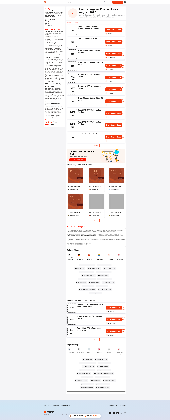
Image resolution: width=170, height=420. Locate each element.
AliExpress (89, 257)
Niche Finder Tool (65, 405)
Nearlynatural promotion (87, 387)
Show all (96, 145)
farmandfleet (120, 352)
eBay (78, 257)
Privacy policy (58, 414)
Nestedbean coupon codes (103, 387)
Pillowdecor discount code (84, 373)
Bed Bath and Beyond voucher (87, 264)
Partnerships (55, 405)
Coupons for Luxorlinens (82, 380)
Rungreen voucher (96, 380)
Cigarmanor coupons (103, 275)
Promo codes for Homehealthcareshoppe (104, 373)
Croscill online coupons (88, 384)
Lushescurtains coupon (109, 282)
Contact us (118, 405)
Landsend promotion (103, 366)
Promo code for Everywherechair (88, 289)
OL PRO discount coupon (105, 289)
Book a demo (47, 405)
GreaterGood (71, 352)
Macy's (118, 257)
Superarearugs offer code (88, 275)
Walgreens (99, 352)
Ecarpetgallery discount (110, 380)
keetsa (88, 352)
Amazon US (70, 257)
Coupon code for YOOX (102, 359)
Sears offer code (88, 359)
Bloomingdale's (80, 352)
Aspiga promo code (95, 282)
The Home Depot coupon (94, 268)
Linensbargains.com (74, 186)
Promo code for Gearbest (104, 264)
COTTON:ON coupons (110, 268)
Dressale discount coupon (103, 384)
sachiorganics (110, 257)
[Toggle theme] (125, 2)
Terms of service (66, 414)
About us (111, 405)
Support (124, 405)
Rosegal (109, 352)
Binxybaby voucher (82, 282)
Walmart (99, 257)
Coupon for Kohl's (80, 268)
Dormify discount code (89, 366)
